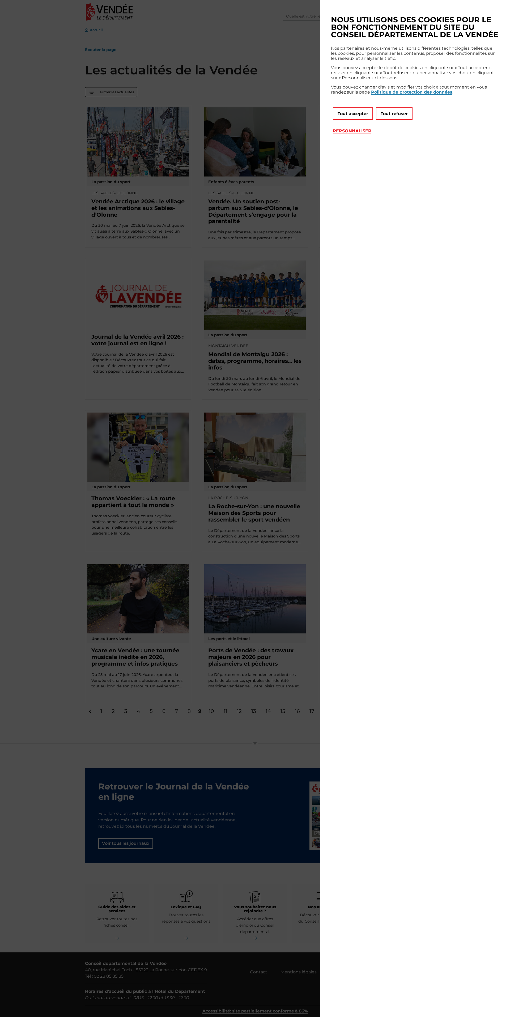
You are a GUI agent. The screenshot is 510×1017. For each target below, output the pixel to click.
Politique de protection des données (411, 92)
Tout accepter (353, 113)
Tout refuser (394, 113)
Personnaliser (352, 130)
